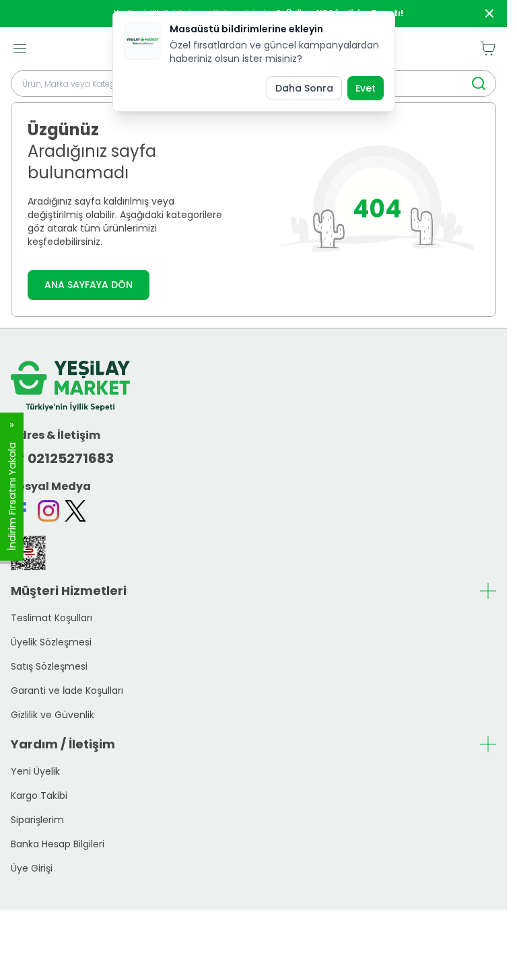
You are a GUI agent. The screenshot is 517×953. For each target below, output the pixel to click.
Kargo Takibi (39, 795)
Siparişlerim (37, 819)
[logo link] (70, 386)
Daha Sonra (304, 88)
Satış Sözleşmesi (49, 666)
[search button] (478, 83)
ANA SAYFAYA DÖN (88, 284)
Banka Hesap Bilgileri (57, 844)
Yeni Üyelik (35, 771)
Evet (365, 88)
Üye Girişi (32, 868)
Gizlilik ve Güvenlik (52, 714)
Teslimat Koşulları (51, 618)
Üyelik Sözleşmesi (51, 642)
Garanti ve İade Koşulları (67, 690)
